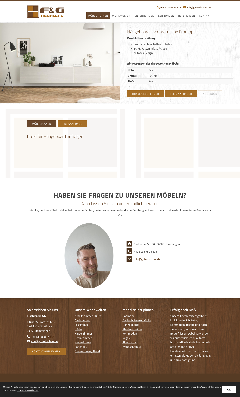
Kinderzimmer (83, 333)
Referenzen (186, 16)
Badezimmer (82, 320)
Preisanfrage (72, 124)
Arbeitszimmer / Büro (88, 316)
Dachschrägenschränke (136, 320)
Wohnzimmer (83, 342)
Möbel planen (98, 16)
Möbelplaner (41, 124)
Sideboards (129, 342)
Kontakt (205, 16)
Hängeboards (130, 325)
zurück (211, 94)
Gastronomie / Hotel (87, 351)
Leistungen (166, 16)
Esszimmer (81, 325)
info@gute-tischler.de (198, 7)
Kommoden (129, 333)
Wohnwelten (121, 16)
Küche (78, 329)
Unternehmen (144, 16)
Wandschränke (131, 347)
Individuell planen (145, 94)
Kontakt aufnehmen (46, 351)
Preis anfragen (181, 94)
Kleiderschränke (132, 329)
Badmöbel (128, 316)
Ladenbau (81, 347)
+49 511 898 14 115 (170, 7)
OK (229, 389)
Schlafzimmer (83, 338)
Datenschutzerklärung (28, 390)
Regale (126, 338)
